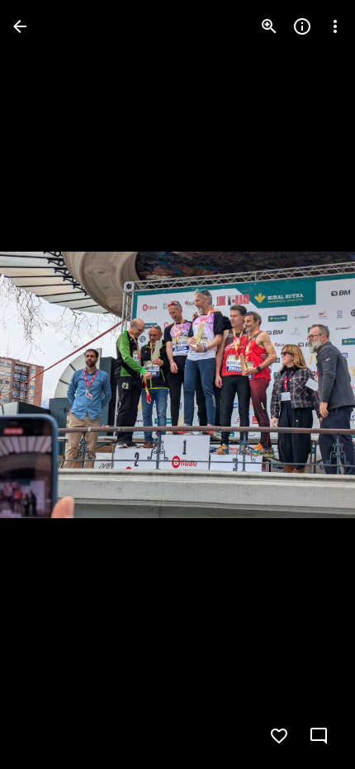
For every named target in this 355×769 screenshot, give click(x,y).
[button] (46, 384)
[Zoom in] (269, 26)
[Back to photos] (20, 26)
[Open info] (302, 26)
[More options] (335, 26)
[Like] (279, 736)
